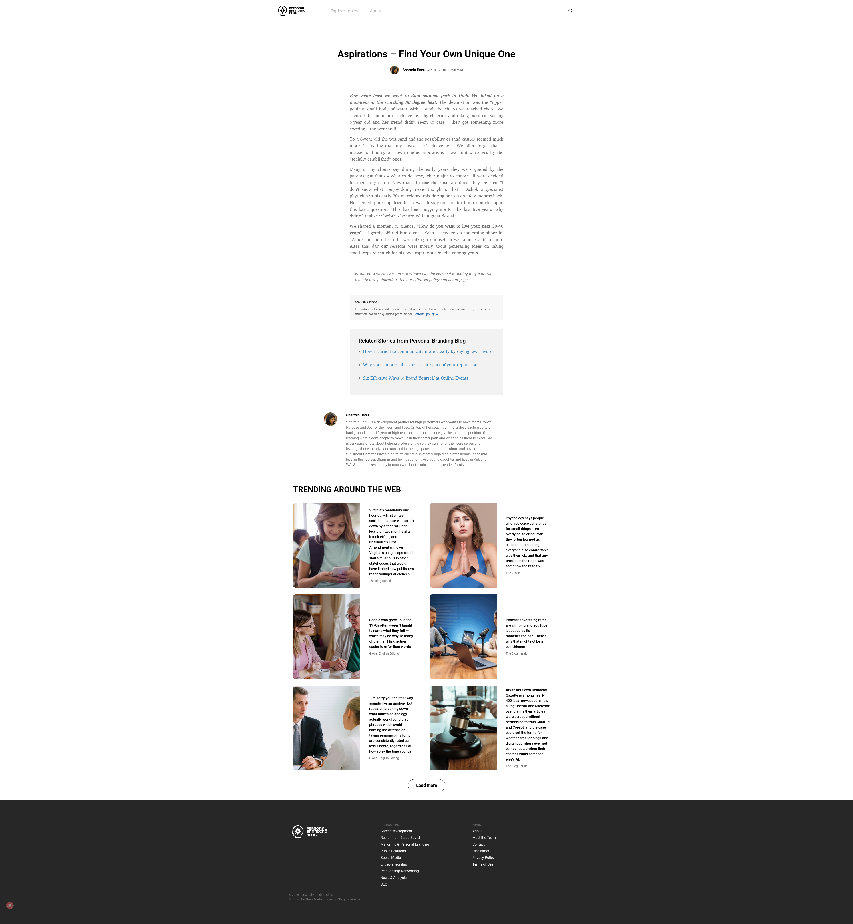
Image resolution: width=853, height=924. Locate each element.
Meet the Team (484, 838)
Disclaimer (480, 851)
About (375, 10)
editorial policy (426, 279)
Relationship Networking (400, 871)
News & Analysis (394, 878)
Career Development (396, 831)
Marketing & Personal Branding (405, 844)
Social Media (391, 858)
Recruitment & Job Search (401, 838)
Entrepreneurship (394, 864)
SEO (384, 884)
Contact (478, 844)
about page (457, 279)
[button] (426, 785)
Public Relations (393, 851)
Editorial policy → (426, 314)
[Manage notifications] (9, 905)
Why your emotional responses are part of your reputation (420, 364)
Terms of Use (482, 864)
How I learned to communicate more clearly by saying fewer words (428, 351)
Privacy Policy (483, 858)
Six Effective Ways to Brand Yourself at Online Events (415, 378)
